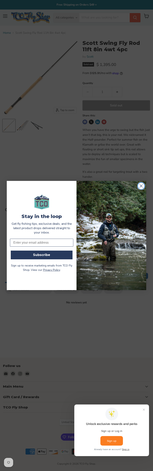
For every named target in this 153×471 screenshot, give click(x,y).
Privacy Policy (51, 270)
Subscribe (41, 255)
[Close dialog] (141, 185)
